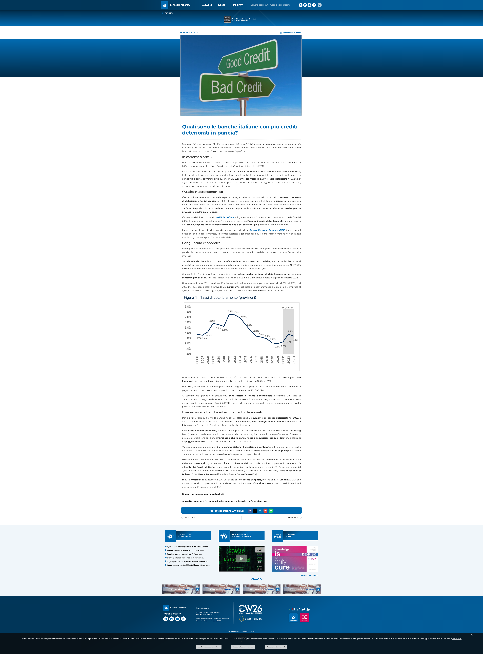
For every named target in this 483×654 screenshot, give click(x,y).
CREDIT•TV (237, 5)
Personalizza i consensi (243, 647)
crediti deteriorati (212, 494)
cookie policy (457, 639)
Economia (209, 501)
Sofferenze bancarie (257, 501)
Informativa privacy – (235, 631)
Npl (216, 501)
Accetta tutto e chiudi (276, 647)
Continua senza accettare (209, 647)
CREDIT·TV (177, 614)
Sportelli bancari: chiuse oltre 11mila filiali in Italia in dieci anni (244, 19)
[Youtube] (309, 5)
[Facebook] (301, 5)
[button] (320, 5)
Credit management (194, 501)
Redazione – (246, 631)
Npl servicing (241, 501)
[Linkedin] (305, 5)
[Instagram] (314, 5)
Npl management (227, 501)
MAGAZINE (207, 5)
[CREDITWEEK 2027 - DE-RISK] (295, 559)
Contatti (253, 631)
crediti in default (224, 217)
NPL (223, 494)
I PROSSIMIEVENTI (291, 535)
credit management (194, 494)
